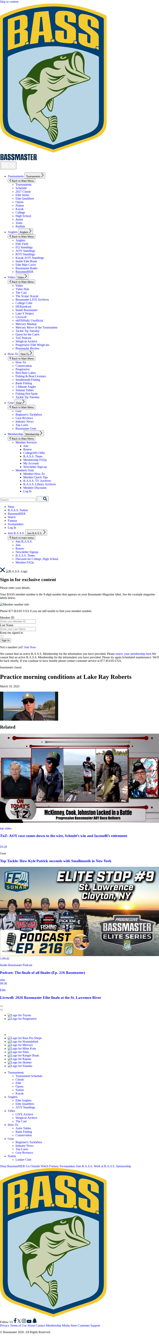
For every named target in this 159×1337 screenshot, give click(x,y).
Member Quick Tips (35, 477)
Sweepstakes (15, 524)
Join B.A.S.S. (16, 533)
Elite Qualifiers (25, 198)
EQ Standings (24, 247)
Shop (11, 506)
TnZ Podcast (23, 338)
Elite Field (22, 243)
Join (25, 446)
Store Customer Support (85, 1325)
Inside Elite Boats (26, 261)
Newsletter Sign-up (35, 466)
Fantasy (12, 520)
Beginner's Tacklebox (29, 414)
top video (5, 828)
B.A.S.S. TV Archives (37, 480)
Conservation (24, 365)
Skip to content (9, 1)
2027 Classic (23, 191)
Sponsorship (123, 1166)
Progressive (23, 369)
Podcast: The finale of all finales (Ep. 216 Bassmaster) (42, 973)
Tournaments (16, 176)
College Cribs (24, 303)
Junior (19, 219)
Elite (3, 990)
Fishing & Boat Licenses (31, 376)
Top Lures (22, 425)
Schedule (21, 188)
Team (19, 223)
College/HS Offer (34, 453)
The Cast (21, 292)
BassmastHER (24, 271)
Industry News (25, 421)
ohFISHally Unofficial (29, 320)
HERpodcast (23, 306)
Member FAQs (25, 562)
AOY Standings (25, 250)
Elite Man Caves (26, 264)
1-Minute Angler (26, 386)
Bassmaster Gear (26, 428)
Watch (12, 517)
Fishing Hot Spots (27, 393)
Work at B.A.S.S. (104, 1166)
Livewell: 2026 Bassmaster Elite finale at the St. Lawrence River (50, 998)
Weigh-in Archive (26, 341)
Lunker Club (23, 1159)
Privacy (4, 1325)
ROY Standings (25, 254)
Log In (27, 491)
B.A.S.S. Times (32, 456)
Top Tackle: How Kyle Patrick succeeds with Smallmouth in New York (55, 861)
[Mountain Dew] (17, 1034)
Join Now (30, 647)
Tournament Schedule (29, 1076)
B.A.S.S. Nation (18, 510)
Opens (19, 202)
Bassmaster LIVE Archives (32, 299)
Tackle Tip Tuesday (28, 331)
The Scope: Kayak (27, 296)
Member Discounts (35, 487)
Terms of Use (18, 1325)
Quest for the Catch (27, 334)
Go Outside (33, 1166)
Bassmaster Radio (26, 268)
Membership (15, 434)
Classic (20, 1079)
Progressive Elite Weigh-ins (32, 344)
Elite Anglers (23, 1100)
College (20, 212)
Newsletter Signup (27, 552)
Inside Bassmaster (26, 310)
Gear (11, 402)
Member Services (26, 442)
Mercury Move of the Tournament (36, 327)
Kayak (20, 209)
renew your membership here (133, 653)
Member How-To (34, 473)
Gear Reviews (24, 418)
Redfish (20, 226)
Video (11, 277)
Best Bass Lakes (26, 372)
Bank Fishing (24, 383)
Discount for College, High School (37, 559)
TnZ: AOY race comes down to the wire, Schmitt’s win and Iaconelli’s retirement (63, 836)
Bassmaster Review (28, 348)
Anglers (12, 232)
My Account (31, 463)
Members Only (25, 470)
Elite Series (22, 195)
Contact (40, 1325)
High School (23, 216)
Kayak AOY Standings (30, 257)
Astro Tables (23, 1128)
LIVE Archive (24, 1114)
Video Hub (22, 289)
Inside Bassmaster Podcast (16, 965)
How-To (13, 354)
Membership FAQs (35, 459)
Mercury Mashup (26, 324)
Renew (27, 449)
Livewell (21, 317)
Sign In (6, 640)
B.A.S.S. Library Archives (39, 484)
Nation (20, 205)
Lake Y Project (25, 313)
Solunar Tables (25, 390)
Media (66, 1325)
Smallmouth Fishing (28, 379)
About (31, 1325)
